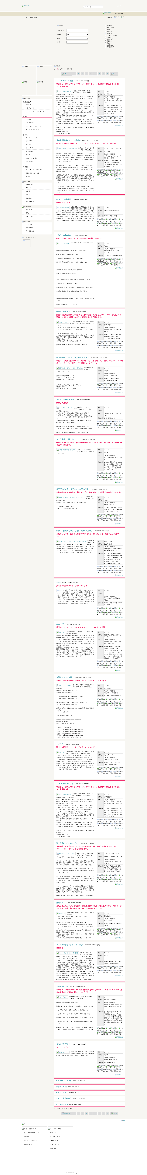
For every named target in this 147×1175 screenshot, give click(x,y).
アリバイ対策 (30, 201)
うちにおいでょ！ (63, 1044)
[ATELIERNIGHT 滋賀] (119, 125)
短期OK (109, 37)
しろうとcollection (63, 235)
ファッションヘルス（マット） (35, 126)
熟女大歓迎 (29, 216)
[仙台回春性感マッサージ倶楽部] (119, 179)
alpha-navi (53, 1148)
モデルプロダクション (33, 173)
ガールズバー (30, 148)
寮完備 (109, 29)
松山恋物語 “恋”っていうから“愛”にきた (73, 357)
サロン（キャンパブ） (33, 129)
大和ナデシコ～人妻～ (65, 677)
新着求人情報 (76, 6)
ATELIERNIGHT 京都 (64, 784)
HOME (26, 17)
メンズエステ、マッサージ (34, 169)
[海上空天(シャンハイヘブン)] (119, 884)
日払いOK (109, 43)
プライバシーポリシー (30, 1141)
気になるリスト (58, 6)
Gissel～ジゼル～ (63, 311)
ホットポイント (62, 986)
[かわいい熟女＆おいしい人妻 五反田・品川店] (119, 575)
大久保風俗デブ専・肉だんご (67, 439)
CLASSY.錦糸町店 (63, 199)
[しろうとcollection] (119, 268)
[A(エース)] (119, 670)
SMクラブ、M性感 (31, 158)
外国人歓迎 (110, 39)
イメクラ (28, 155)
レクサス (59, 744)
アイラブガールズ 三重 (65, 399)
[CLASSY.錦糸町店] (119, 228)
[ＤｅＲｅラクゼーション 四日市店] (119, 975)
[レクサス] (119, 776)
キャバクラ (29, 141)
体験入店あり (110, 27)
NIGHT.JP (53, 1133)
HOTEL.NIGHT (54, 1144)
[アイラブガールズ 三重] (119, 430)
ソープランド (30, 122)
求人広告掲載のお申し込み (31, 1133)
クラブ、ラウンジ (31, 137)
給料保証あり (110, 47)
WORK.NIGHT (54, 1141)
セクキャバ (29, 151)
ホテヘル (28, 119)
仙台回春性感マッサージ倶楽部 (68, 140)
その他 (28, 176)
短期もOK (29, 209)
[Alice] (119, 617)
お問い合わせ (28, 1144)
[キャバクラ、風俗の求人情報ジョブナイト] (25, 5)
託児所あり (110, 33)
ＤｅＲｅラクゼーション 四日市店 (69, 945)
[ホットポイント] (119, 1037)
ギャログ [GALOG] (55, 1137)
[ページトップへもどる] (123, 1120)
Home (48, 6)
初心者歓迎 (110, 25)
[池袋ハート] (119, 938)
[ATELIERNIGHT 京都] (119, 828)
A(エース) (60, 624)
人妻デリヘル (30, 108)
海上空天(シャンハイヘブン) (67, 843)
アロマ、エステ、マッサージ (35, 111)
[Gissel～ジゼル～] (119, 350)
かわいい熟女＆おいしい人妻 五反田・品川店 (74, 531)
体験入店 (28, 188)
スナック (28, 144)
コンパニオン (30, 161)
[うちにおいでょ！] (119, 1074)
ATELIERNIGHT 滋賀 (64, 81)
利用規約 (26, 1137)
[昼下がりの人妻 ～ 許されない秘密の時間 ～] (119, 523)
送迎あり (109, 31)
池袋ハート (60, 903)
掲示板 (67, 6)
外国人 (28, 213)
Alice (58, 582)
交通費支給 (110, 45)
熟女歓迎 (109, 41)
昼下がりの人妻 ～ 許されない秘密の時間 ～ (73, 489)
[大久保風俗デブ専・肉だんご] (119, 482)
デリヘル (28, 104)
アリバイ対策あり (112, 35)
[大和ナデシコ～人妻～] (119, 708)
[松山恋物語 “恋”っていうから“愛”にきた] (119, 392)
